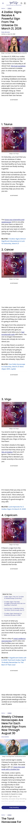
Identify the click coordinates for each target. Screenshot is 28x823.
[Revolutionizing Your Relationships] (14, 2)
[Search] (21, 3)
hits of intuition (7, 452)
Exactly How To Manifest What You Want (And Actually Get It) (14, 609)
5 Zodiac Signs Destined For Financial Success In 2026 (13, 614)
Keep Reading (14, 807)
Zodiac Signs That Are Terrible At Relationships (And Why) (14, 597)
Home (3, 8)
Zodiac (9, 8)
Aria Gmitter (5, 737)
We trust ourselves (18, 66)
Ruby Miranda (5, 32)
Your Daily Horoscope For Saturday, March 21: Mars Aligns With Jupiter (13, 366)
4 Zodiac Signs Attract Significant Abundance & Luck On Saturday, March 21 (13, 241)
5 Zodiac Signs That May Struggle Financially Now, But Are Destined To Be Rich (14, 603)
